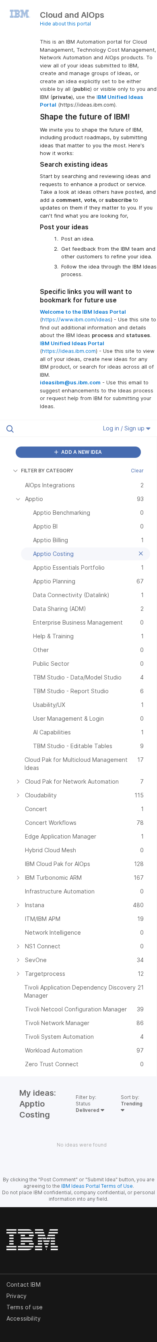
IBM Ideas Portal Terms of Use (97, 1186)
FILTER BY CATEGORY (47, 471)
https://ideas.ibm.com (69, 351)
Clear (137, 471)
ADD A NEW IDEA (81, 452)
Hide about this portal (65, 24)
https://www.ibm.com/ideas (76, 319)
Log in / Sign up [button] (124, 428)
